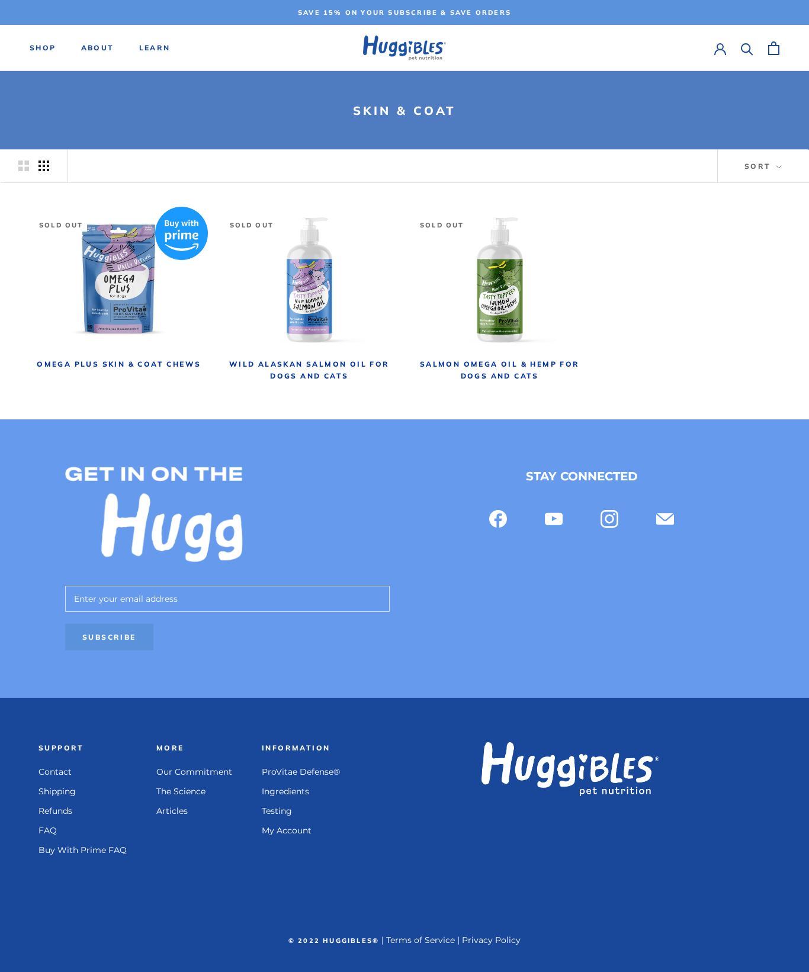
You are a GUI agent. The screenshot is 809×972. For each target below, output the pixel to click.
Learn (155, 48)
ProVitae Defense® (301, 771)
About (97, 48)
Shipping (57, 791)
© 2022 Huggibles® (333, 940)
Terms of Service (420, 940)
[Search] (747, 48)
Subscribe (109, 637)
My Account (287, 830)
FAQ (47, 830)
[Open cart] (773, 48)
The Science (181, 791)
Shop (43, 48)
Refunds (55, 811)
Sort (759, 166)
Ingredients (285, 791)
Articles (172, 811)
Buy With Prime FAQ (82, 850)
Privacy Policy (491, 940)
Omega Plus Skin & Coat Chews (119, 364)
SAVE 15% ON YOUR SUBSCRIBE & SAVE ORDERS (404, 12)
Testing (277, 811)
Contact (55, 771)
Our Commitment (194, 771)
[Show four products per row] (43, 166)
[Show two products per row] (23, 166)
